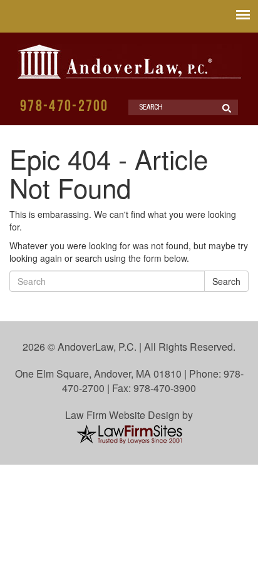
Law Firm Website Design (122, 415)
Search (226, 281)
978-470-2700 (64, 107)
